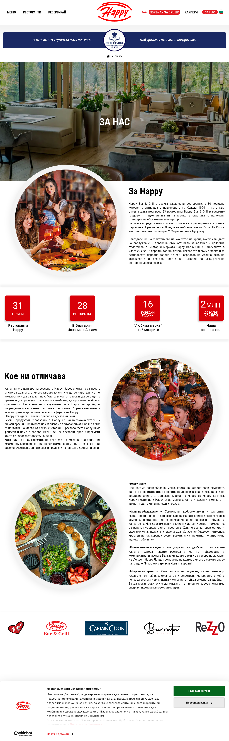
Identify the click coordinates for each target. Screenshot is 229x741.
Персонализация (197, 702)
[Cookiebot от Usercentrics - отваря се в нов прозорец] (23, 734)
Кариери (191, 12)
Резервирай (57, 12)
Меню (11, 12)
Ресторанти (32, 12)
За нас (210, 12)
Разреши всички (199, 690)
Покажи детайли (58, 733)
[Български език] (221, 11)
